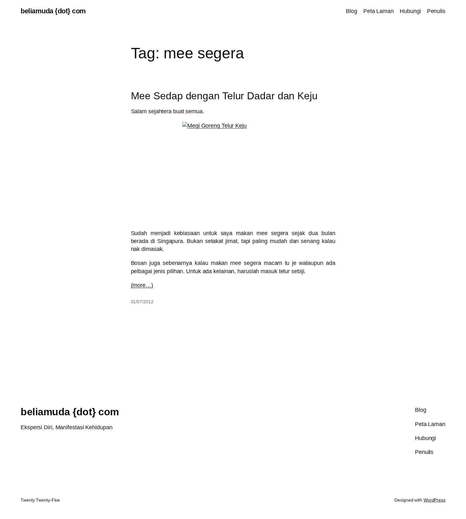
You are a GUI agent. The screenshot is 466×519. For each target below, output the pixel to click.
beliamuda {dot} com (53, 11)
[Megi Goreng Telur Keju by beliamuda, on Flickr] (233, 172)
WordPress (434, 500)
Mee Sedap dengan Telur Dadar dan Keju (224, 96)
